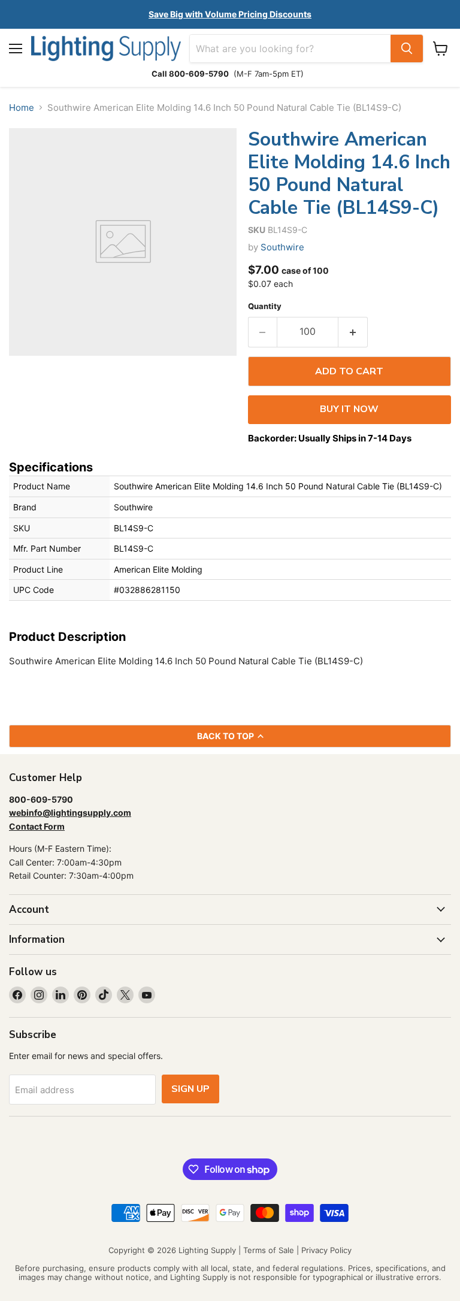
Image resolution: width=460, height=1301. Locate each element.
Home (21, 107)
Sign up (190, 1089)
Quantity (265, 306)
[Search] (407, 48)
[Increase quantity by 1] (353, 332)
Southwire (282, 247)
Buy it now (349, 409)
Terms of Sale (268, 1250)
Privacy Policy (326, 1250)
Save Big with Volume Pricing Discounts (230, 14)
